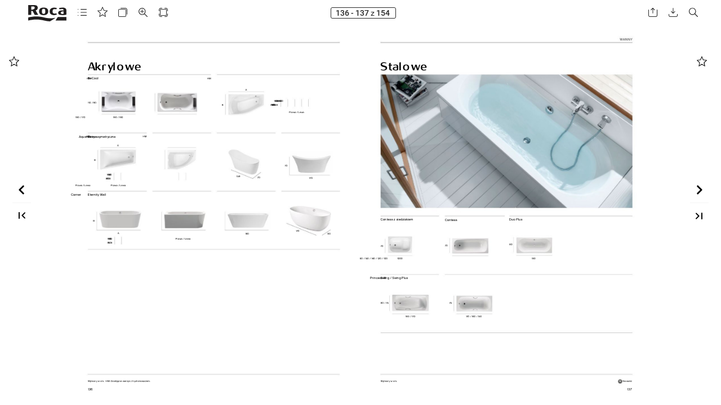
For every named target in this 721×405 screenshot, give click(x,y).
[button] (82, 12)
